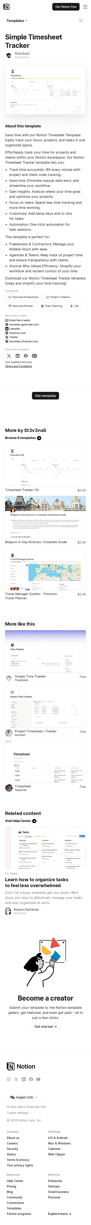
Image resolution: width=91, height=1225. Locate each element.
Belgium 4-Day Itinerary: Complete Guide (36, 542)
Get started (45, 1026)
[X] (9, 356)
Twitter (13, 337)
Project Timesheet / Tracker (36, 731)
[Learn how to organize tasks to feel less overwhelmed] (45, 848)
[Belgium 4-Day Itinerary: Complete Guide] (45, 517)
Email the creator (19, 320)
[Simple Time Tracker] (45, 651)
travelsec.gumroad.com (24, 324)
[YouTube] (38, 1079)
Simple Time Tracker (30, 676)
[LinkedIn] (17, 356)
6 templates (22, 57)
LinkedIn (14, 328)
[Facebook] (25, 356)
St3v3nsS (22, 53)
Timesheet (23, 786)
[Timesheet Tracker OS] (45, 465)
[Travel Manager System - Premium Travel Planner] (45, 569)
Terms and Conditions (18, 366)
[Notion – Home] (6, 6)
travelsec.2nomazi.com (23, 341)
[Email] (34, 356)
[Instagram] (8, 1079)
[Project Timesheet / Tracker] (45, 706)
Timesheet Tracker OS (22, 490)
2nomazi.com (17, 333)
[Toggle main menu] (85, 6)
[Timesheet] (45, 761)
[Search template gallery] (81, 21)
